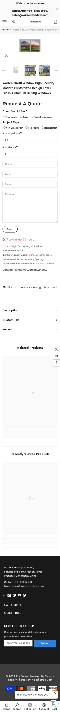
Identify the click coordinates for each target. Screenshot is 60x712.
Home (5, 29)
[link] (30, 436)
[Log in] (56, 22)
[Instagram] (9, 595)
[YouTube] (20, 595)
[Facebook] (4, 595)
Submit (45, 643)
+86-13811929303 (23, 582)
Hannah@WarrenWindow (30, 270)
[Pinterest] (14, 595)
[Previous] (48, 52)
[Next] (54, 55)
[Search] (14, 22)
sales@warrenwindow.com (28, 586)
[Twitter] (25, 595)
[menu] (4, 22)
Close (57, 8)
